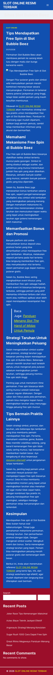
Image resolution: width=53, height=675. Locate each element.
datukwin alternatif (16, 460)
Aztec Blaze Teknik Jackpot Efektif (24, 620)
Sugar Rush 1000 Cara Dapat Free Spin (26, 634)
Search (6, 593)
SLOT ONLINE (11, 28)
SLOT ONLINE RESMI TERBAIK (31, 671)
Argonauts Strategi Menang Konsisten (26, 627)
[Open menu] (47, 5)
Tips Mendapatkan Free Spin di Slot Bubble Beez (22, 38)
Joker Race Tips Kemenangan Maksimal (26, 613)
